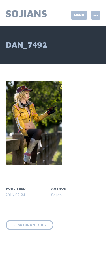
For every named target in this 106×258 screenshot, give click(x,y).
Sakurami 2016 (29, 225)
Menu (79, 15)
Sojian (56, 194)
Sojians (26, 13)
